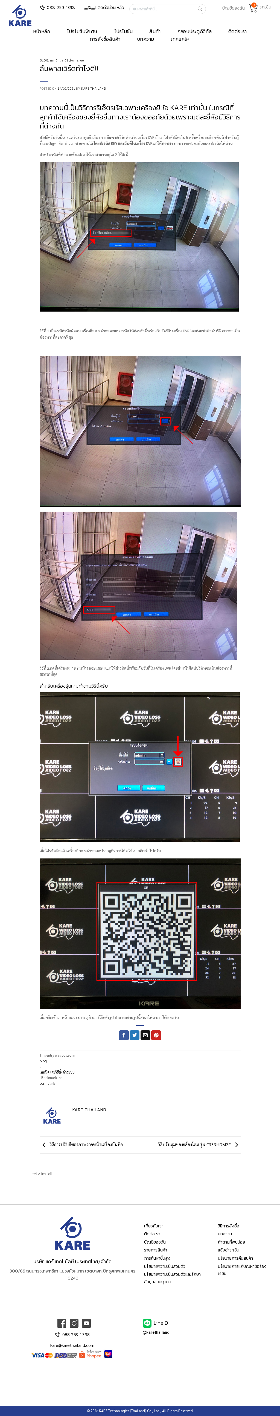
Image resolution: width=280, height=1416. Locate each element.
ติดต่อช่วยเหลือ (111, 7)
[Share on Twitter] (134, 1035)
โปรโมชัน (123, 31)
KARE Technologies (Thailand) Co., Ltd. (129, 1410)
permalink (47, 1083)
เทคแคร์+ (180, 39)
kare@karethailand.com (72, 1345)
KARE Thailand (93, 88)
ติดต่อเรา (237, 31)
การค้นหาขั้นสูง (157, 1258)
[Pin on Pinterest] (156, 1035)
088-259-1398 (61, 7)
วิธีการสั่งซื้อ (228, 1225)
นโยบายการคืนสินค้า (235, 1258)
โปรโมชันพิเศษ (82, 31)
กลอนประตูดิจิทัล (194, 31)
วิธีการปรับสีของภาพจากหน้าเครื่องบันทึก (85, 1144)
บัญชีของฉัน (155, 1242)
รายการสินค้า (155, 1250)
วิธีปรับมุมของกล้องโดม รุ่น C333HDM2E (195, 1144)
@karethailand (156, 1332)
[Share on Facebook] (124, 1035)
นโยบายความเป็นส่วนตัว (164, 1266)
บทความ (145, 39)
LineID (161, 1322)
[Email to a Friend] (145, 1035)
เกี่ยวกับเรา (154, 1225)
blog (44, 60)
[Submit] (201, 9)
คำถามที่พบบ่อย (231, 1242)
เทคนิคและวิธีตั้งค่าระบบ (67, 60)
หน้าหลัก (41, 31)
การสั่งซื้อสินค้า (105, 39)
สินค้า (155, 31)
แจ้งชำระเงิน (228, 1250)
